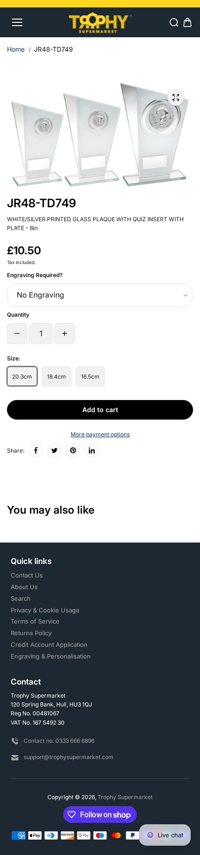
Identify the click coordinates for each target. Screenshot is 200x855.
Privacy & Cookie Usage (45, 610)
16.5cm (90, 376)
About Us (24, 586)
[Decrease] (17, 333)
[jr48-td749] (176, 97)
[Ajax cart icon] (187, 22)
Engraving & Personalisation (51, 656)
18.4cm (56, 376)
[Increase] (64, 333)
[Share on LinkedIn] (92, 450)
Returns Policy (31, 633)
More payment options (100, 434)
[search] (174, 22)
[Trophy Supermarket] (100, 22)
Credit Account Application (49, 644)
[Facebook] (36, 450)
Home (16, 49)
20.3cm (22, 376)
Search (21, 598)
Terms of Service (35, 621)
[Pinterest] (73, 450)
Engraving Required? (35, 274)
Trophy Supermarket (125, 797)
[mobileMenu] (17, 22)
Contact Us (27, 575)
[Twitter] (54, 450)
